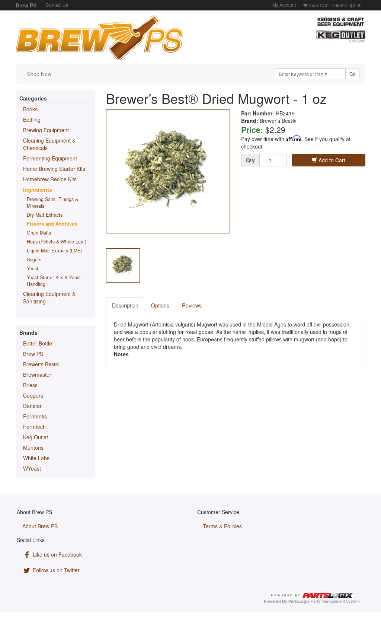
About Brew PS (40, 526)
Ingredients (37, 189)
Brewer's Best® (41, 364)
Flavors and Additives (52, 223)
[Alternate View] (123, 265)
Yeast (32, 268)
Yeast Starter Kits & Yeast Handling (54, 280)
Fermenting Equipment (50, 158)
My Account (284, 4)
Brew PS (33, 353)
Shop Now (39, 73)
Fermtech (34, 426)
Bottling (32, 119)
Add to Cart (331, 160)
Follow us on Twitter (55, 570)
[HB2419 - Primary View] (168, 171)
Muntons (33, 447)
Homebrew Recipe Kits (50, 179)
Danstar (32, 406)
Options (160, 305)
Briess (30, 385)
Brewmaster (37, 374)
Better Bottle (37, 343)
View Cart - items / (335, 5)
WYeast (32, 468)
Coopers (33, 395)
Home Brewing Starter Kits (54, 168)
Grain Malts (39, 232)
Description (125, 305)
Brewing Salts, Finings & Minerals (52, 202)
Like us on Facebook (56, 554)
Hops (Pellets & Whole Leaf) (56, 241)
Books (30, 109)
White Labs (36, 458)
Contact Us (57, 4)
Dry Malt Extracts (45, 214)
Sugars (34, 259)
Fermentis (35, 416)
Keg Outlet (35, 437)
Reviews (192, 305)
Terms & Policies (222, 526)
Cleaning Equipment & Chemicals (49, 144)
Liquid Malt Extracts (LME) (54, 250)
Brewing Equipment (46, 130)
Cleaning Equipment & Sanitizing (49, 297)
